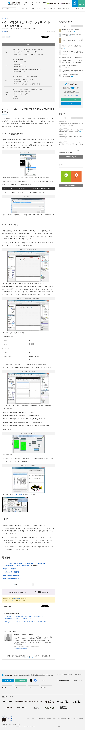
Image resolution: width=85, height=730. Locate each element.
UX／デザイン (75, 8)
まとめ (15, 96)
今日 (65, 26)
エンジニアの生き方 (49, 8)
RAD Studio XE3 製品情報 (11, 575)
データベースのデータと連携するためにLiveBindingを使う (28, 89)
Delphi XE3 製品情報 (9, 569)
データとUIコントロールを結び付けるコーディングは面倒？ (28, 49)
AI (19, 8)
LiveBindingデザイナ (19, 71)
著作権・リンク (34, 718)
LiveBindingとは (18, 64)
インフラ (39, 8)
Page (6, 52)
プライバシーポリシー (73, 718)
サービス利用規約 (62, 718)
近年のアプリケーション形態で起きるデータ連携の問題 (28, 54)
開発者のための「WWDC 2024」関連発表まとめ (18, 618)
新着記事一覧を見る (71, 157)
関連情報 (15, 98)
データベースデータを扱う (21, 94)
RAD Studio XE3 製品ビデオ (12, 578)
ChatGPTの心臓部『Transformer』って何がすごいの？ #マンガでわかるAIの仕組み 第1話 (72, 61)
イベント (38, 3)
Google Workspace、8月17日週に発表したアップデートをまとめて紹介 (72, 30)
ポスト (45, 36)
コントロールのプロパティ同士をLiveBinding (25, 76)
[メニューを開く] (3, 3)
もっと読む (7, 623)
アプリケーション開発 (28, 8)
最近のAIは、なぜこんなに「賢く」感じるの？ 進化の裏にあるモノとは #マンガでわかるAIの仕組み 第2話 (72, 52)
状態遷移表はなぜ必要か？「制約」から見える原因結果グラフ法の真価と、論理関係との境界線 (72, 46)
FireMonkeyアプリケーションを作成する (25, 79)
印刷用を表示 (7, 606)
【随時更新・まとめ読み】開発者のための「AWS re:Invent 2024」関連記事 (25, 616)
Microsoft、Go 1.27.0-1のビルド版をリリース (72, 57)
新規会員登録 (72, 99)
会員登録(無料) (17, 598)
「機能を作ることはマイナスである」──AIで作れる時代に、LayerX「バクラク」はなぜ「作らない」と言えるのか (72, 40)
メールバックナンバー (72, 95)
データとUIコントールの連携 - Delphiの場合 (25, 52)
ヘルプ (27, 718)
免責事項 (49, 718)
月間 (77, 26)
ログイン (13, 600)
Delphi (8, 36)
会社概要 (54, 718)
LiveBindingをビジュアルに (20, 66)
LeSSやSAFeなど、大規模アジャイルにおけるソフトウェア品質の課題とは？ (25, 621)
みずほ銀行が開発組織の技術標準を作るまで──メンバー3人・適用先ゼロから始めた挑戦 (71, 124)
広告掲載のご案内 (77, 680)
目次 (28, 44)
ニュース (77, 118)
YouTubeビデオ (18, 495)
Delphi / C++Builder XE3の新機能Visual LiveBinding (27, 69)
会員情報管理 (42, 718)
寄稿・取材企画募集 (64, 680)
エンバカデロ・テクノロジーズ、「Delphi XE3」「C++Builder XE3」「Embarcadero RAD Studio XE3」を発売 (25, 564)
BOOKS (45, 2)
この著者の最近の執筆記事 (20, 648)
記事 (32, 3)
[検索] (14, 8)
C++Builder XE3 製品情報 (11, 572)
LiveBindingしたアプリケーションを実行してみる (27, 84)
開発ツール (66, 8)
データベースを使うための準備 (22, 91)
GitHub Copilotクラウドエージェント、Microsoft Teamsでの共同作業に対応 (72, 70)
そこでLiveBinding (18, 59)
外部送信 (81, 718)
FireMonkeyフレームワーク (21, 62)
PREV (16, 584)
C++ (3, 36)
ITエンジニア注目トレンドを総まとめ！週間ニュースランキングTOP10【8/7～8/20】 (71, 151)
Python (59, 8)
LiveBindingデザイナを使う (21, 81)
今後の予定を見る (72, 185)
